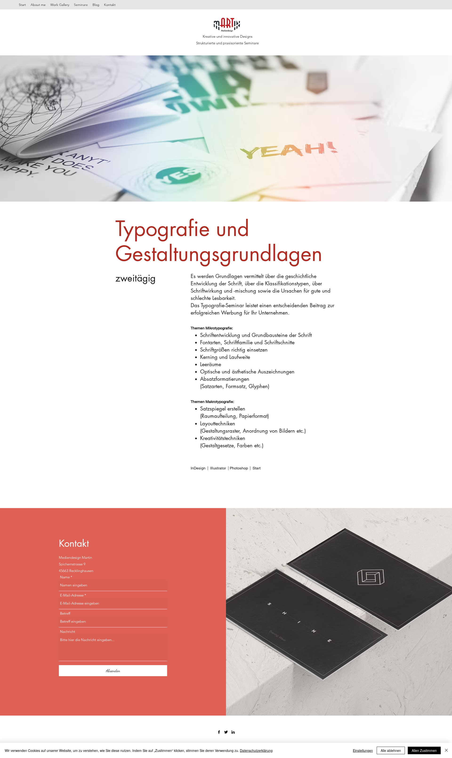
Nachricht (67, 631)
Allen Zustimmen (424, 750)
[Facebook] (219, 732)
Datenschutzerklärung (256, 750)
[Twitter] (226, 732)
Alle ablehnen (391, 750)
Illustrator (218, 468)
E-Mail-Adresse (72, 595)
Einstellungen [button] (363, 750)
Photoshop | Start (245, 468)
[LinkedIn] (233, 732)
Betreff (65, 613)
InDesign (198, 468)
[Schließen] (446, 750)
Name (65, 577)
